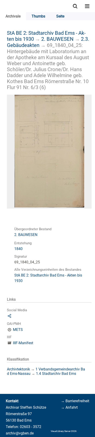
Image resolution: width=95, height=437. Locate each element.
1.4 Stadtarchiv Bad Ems (56, 373)
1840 (18, 249)
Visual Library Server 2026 (64, 431)
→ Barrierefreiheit (75, 401)
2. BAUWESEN (57, 39)
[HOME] (2, 6)
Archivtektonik (18, 369)
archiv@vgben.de (20, 433)
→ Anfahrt (69, 407)
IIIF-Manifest (23, 343)
